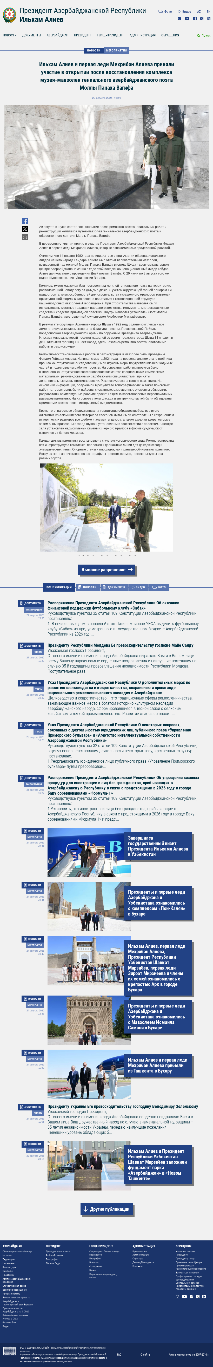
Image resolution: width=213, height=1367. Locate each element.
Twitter (201, 18)
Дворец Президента (143, 1262)
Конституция (9, 1267)
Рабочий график (54, 1255)
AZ (199, 12)
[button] (44, 507)
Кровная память (11, 1293)
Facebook (195, 18)
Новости (93, 1262)
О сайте (145, 1354)
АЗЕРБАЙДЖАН (57, 35)
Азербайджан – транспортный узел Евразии (18, 1303)
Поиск (206, 35)
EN (208, 12)
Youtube (187, 18)
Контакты (137, 1266)
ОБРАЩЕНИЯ (170, 35)
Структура (137, 1258)
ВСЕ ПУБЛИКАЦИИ (59, 587)
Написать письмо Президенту (185, 1253)
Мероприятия (116, 50)
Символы (8, 1271)
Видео (186, 12)
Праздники (8, 1274)
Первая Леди (53, 1263)
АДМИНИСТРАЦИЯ (143, 35)
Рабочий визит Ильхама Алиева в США (15, 1317)
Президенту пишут (185, 1258)
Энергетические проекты (16, 1297)
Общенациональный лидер (17, 1251)
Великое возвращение (15, 1289)
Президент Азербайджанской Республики (83, 10)
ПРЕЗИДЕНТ (82, 35)
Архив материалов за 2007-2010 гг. (189, 1354)
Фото (168, 12)
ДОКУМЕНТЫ (31, 35)
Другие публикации (109, 1209)
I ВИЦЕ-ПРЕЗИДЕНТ (110, 35)
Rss (208, 18)
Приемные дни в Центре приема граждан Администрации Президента (191, 1265)
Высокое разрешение (103, 570)
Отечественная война (14, 1285)
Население (9, 1263)
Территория (9, 1259)
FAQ (119, 1354)
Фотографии (95, 1266)
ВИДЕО (140, 587)
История (7, 1255)
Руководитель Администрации (140, 1253)
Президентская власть (58, 1251)
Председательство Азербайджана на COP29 (16, 1310)
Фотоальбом (9, 1322)
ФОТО (162, 587)
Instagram (179, 18)
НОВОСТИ (10, 35)
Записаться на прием (187, 1272)
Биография (52, 1259)
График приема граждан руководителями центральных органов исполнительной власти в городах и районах (190, 1282)
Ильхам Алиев (41, 19)
